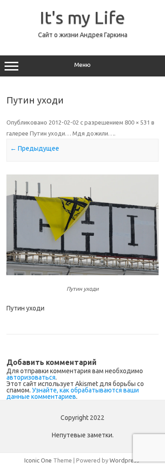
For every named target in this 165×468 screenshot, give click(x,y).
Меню (82, 64)
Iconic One (38, 460)
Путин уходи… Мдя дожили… (72, 133)
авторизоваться (30, 377)
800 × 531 (137, 122)
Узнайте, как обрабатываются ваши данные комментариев (72, 393)
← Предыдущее (34, 148)
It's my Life (82, 17)
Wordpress (124, 460)
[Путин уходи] (82, 224)
